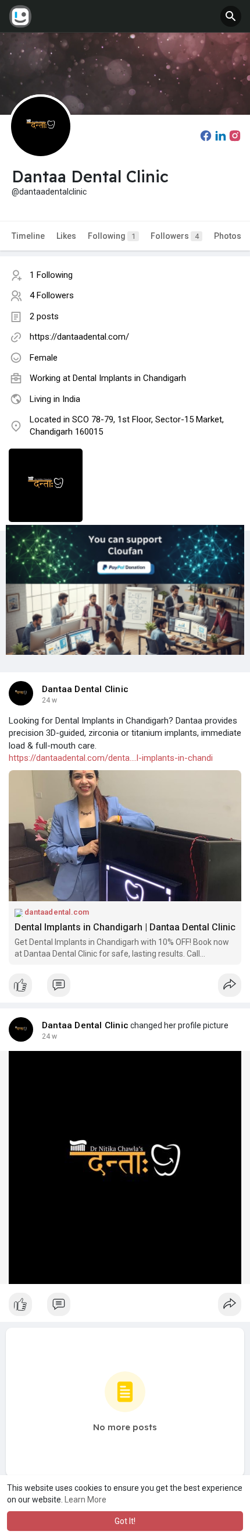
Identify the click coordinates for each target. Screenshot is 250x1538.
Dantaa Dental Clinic (85, 689)
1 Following (51, 275)
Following (111, 236)
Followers (175, 236)
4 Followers (52, 295)
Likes (66, 236)
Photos (227, 236)
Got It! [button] (125, 1521)
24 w (49, 700)
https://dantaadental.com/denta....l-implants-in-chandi (111, 758)
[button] (230, 16)
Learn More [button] (85, 1499)
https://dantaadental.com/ (79, 336)
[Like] (125, 988)
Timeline (28, 236)
